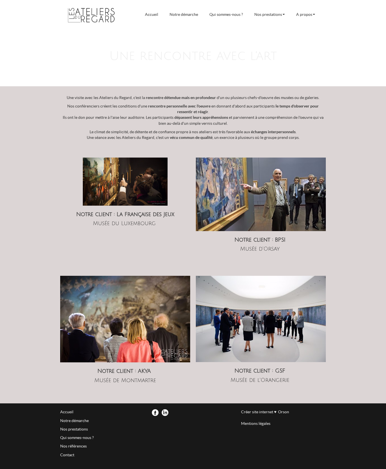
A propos (304, 14)
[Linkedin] (165, 413)
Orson (282, 412)
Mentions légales (255, 423)
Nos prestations (268, 14)
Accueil (151, 14)
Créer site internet (257, 412)
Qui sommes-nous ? (226, 14)
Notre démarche (184, 14)
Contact (67, 455)
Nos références (73, 446)
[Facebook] (156, 413)
